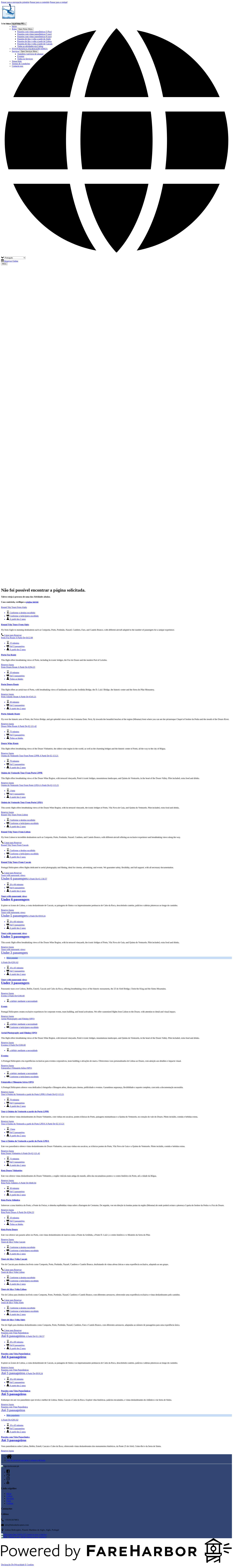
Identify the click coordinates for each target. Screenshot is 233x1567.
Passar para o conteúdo (39, 2)
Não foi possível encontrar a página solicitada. (26, 1460)
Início (8, 1493)
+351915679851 (12, 1520)
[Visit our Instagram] (8, 1479)
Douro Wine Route (9, 743)
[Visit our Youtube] (7, 1483)
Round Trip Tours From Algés (15, 624)
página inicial (32, 602)
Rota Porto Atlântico (10, 1200)
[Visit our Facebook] (8, 1472)
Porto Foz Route (8, 655)
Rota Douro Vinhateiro (11, 1170)
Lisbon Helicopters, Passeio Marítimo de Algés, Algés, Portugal (32, 1530)
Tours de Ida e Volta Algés (13, 1320)
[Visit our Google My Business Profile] (8, 1476)
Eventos (4, 1056)
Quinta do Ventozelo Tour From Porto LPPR (21, 773)
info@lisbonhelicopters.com (17, 1525)
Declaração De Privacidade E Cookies (17, 1564)
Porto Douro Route (10, 684)
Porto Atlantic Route (10, 714)
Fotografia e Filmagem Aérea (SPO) (17, 1082)
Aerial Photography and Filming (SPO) (19, 1033)
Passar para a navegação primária (15, 2)
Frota (8, 1501)
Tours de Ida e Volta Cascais (14, 1259)
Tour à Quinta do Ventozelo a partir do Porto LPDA (25, 1141)
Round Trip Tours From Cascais (16, 862)
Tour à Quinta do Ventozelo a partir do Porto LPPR (25, 1111)
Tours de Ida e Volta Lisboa (13, 1289)
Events (4, 1006)
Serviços (10, 1498)
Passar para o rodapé (58, 2)
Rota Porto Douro (9, 1229)
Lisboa (9, 1496)
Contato (9, 1503)
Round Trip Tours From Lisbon (15, 832)
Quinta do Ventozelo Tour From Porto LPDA (22, 802)
